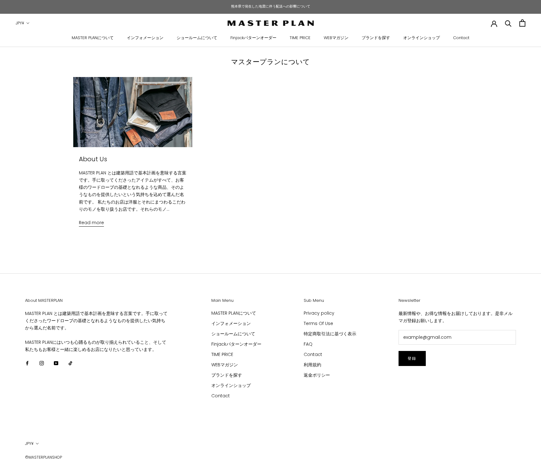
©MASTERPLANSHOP (43, 457)
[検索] (508, 23)
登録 (412, 358)
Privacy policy (319, 313)
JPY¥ (20, 23)
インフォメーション (145, 38)
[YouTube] (56, 363)
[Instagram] (41, 363)
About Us (93, 159)
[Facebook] (27, 363)
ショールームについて (197, 38)
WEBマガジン (336, 38)
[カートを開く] (522, 23)
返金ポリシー (317, 375)
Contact (461, 38)
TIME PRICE (300, 38)
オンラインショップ (421, 38)
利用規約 (312, 365)
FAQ (308, 344)
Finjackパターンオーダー (253, 38)
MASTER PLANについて (93, 38)
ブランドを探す (376, 38)
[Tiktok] (70, 363)
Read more (91, 222)
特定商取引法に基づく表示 (330, 334)
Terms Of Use (318, 323)
